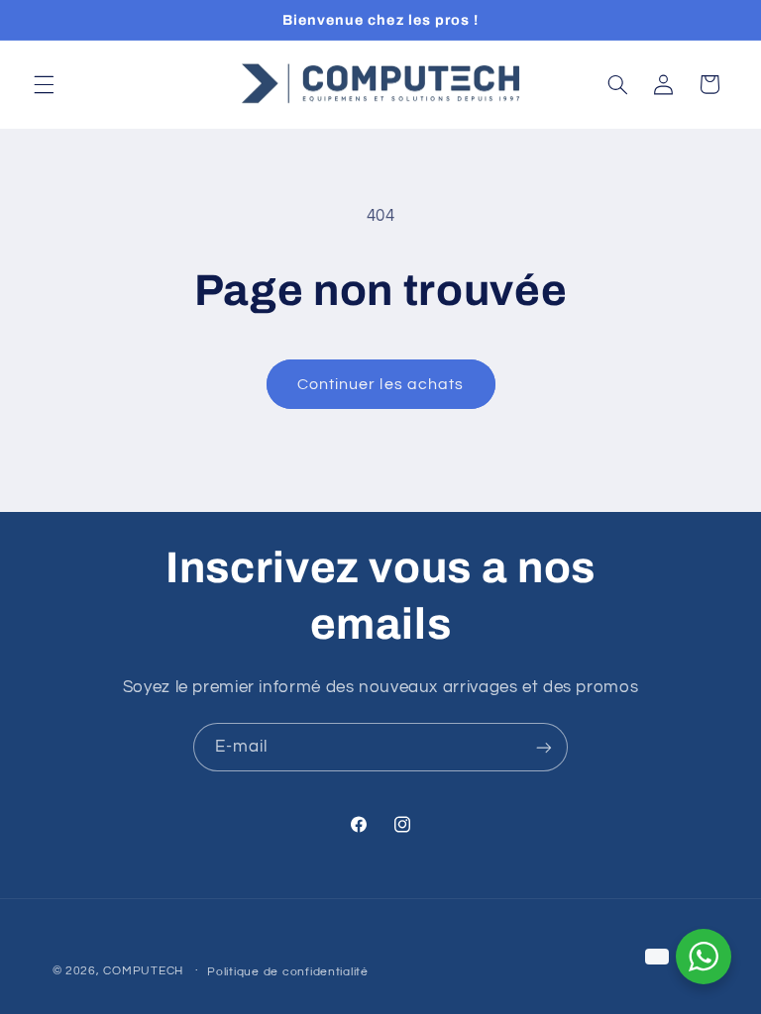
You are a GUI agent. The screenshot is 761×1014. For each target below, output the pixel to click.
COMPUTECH (144, 970)
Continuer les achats (380, 384)
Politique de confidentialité (288, 971)
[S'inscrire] (544, 747)
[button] (43, 84)
